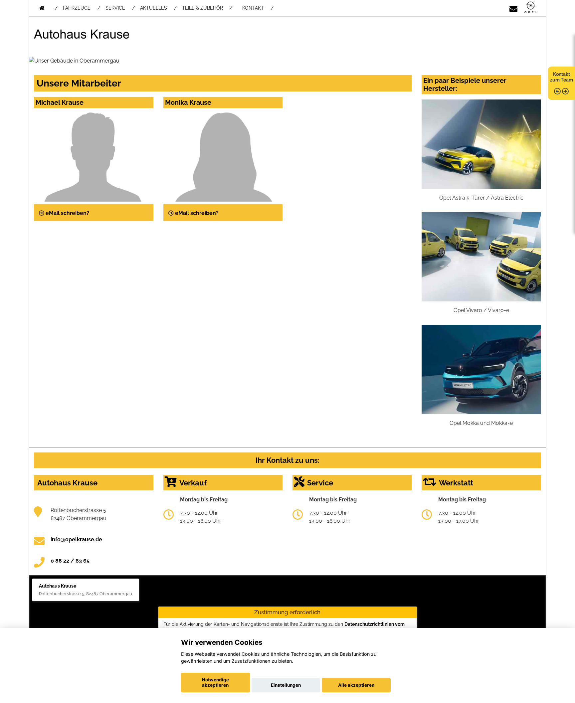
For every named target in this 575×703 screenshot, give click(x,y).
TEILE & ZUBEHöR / (207, 8)
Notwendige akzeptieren (215, 682)
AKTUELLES (153, 8)
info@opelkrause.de (76, 539)
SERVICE (115, 8)
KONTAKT (253, 8)
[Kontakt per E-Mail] (513, 8)
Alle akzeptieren (356, 685)
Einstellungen (286, 685)
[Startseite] (530, 8)
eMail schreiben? (66, 213)
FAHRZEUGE (77, 8)
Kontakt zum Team (561, 77)
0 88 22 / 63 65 (70, 561)
